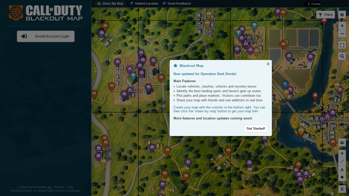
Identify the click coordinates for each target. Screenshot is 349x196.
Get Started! (256, 128)
